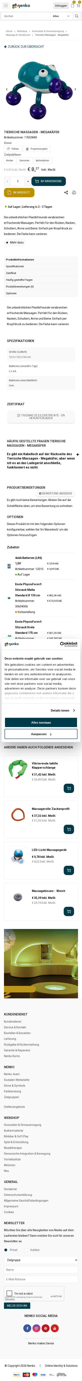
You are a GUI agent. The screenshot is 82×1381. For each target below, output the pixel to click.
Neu (6, 1170)
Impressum (11, 1206)
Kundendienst (12, 1021)
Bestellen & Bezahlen (17, 1033)
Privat (13, 1250)
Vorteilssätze (12, 1159)
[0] (72, 6)
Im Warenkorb (51, 181)
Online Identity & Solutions (61, 1365)
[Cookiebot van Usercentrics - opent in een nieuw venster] (60, 644)
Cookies (9, 1212)
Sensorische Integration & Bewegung (27, 1153)
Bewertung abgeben (56, 493)
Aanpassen (39, 734)
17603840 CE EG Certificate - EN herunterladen (42, 417)
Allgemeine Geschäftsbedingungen (26, 1200)
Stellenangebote (14, 1106)
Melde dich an (17, 1305)
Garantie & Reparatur (17, 1050)
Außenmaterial (13, 1130)
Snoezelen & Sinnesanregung (22, 1124)
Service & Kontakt (15, 1027)
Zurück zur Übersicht (26, 47)
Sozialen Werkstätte (16, 1079)
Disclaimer (10, 1189)
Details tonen (60, 710)
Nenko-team (12, 1074)
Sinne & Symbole (14, 1085)
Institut (34, 1250)
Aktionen (9, 1165)
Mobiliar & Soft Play (16, 1136)
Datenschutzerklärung (18, 1194)
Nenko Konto (12, 1056)
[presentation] (6, 89)
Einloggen (61, 5)
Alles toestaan (41, 722)
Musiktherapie (13, 1147)
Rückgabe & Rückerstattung (21, 1044)
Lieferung (10, 1038)
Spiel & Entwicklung (16, 1142)
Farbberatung (12, 1091)
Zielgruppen (11, 1097)
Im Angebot (21, 192)
